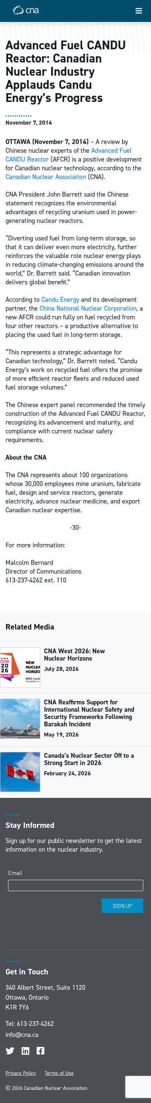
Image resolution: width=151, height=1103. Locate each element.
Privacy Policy (20, 1073)
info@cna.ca (21, 1034)
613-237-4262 (35, 1023)
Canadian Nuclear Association (45, 176)
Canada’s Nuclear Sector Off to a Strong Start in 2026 (89, 759)
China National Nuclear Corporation (88, 308)
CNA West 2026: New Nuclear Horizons (74, 655)
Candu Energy (60, 299)
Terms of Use (59, 1073)
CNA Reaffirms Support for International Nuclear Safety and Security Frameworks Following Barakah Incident (89, 713)
